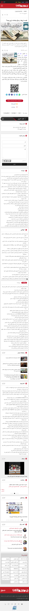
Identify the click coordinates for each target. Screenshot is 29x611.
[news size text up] (2, 51)
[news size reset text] (5, 51)
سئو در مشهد (7, 565)
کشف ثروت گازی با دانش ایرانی (17, 544)
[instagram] (9, 604)
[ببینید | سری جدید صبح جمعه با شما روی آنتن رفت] (14, 468)
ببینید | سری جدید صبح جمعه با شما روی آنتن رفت (17, 476)
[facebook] (12, 94)
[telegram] (17, 94)
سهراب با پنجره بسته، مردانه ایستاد (16, 537)
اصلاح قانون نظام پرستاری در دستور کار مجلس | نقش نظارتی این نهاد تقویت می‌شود (12, 531)
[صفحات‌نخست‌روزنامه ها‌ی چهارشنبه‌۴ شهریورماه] (14, 508)
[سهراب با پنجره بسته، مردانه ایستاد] (25, 536)
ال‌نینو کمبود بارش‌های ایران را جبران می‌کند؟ (14, 548)
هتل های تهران (24, 572)
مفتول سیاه (16, 575)
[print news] (2, 15)
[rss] (6, 604)
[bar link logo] (3, 2)
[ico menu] (2, 5)
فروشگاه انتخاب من (6, 569)
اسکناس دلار (6, 113)
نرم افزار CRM (24, 569)
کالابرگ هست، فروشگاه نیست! (15, 379)
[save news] (7, 15)
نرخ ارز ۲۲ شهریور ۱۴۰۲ (22, 129)
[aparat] (19, 604)
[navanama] (26, 2)
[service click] (16, 2)
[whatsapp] (19, 94)
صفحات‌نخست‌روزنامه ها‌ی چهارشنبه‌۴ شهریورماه (18, 516)
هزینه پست (7, 562)
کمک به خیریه (15, 572)
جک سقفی (16, 578)
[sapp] (22, 604)
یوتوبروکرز (7, 559)
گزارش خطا (13, 104)
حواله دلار (14, 113)
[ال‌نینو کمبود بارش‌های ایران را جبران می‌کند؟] (25, 549)
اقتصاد (25, 11)
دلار (19, 113)
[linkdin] (9, 94)
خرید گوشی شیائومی (14, 562)
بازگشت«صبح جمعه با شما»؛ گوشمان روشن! (13, 358)
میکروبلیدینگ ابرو (6, 572)
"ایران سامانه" (20, 601)
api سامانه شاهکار (24, 559)
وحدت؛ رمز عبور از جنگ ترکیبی (11, 484)
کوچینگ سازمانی (6, 575)
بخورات (25, 565)
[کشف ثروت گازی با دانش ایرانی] (25, 542)
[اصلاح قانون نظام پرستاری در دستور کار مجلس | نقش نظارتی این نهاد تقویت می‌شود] (25, 530)
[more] (3, 352)
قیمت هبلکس (24, 578)
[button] (18, 493)
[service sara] (23, 2)
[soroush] (7, 94)
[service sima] (19, 2)
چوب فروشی (16, 559)
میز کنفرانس (16, 582)
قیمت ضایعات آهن (23, 575)
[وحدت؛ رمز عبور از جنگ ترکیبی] (20, 486)
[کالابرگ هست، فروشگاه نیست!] (23, 377)
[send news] (5, 15)
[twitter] (14, 94)
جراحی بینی (25, 562)
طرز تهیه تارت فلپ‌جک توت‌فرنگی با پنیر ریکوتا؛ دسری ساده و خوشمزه (14, 278)
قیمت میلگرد (24, 582)
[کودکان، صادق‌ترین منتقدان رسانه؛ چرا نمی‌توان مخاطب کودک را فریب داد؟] (23, 370)
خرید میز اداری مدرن (5, 578)
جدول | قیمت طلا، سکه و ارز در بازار (19, 127)
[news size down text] (7, 51)
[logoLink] (22, 5)
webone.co (16, 569)
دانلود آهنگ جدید (15, 565)
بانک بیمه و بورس (18, 11)
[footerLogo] (19, 590)
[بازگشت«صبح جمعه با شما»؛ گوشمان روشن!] (23, 359)
